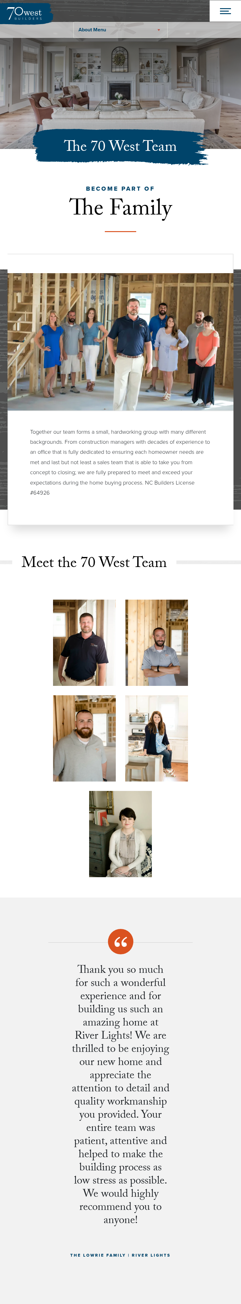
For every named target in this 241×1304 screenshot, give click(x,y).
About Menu (92, 30)
